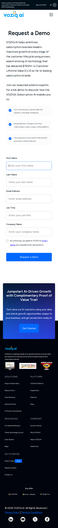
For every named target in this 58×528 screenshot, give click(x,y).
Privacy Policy (12, 512)
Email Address (13, 191)
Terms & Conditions (31, 512)
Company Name (14, 224)
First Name (11, 158)
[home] (13, 14)
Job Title (10, 207)
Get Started (29, 328)
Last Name (11, 174)
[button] (52, 14)
